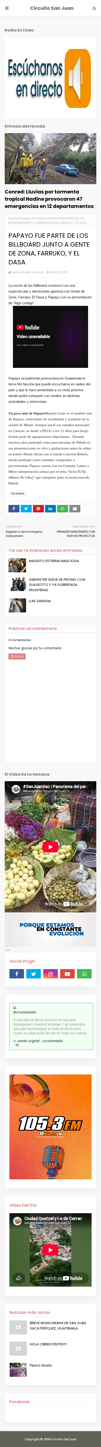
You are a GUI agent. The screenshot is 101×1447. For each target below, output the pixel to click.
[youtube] (67, 973)
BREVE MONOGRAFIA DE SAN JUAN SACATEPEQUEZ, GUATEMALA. (58, 1325)
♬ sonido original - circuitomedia (38, 1041)
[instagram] (50, 973)
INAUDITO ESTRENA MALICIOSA (54, 560)
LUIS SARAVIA (40, 600)
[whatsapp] (84, 973)
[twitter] (33, 973)
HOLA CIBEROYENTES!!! (48, 1344)
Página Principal (19, 218)
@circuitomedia (24, 1012)
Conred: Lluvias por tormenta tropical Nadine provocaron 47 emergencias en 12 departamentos (49, 199)
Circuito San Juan (52, 8)
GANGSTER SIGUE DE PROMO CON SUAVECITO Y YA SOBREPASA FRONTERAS (57, 584)
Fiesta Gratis (41, 1365)
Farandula (39, 218)
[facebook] (16, 973)
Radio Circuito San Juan (27, 272)
